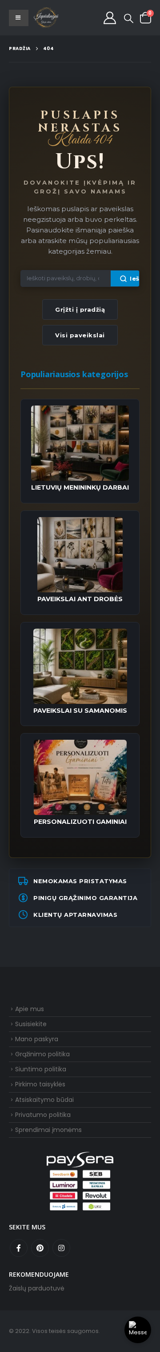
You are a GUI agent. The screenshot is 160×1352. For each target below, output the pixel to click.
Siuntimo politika (40, 1069)
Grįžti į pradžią (80, 309)
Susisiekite (31, 1024)
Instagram (61, 1248)
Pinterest (40, 1248)
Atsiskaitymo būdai (44, 1099)
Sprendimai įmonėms (48, 1129)
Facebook (19, 1248)
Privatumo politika (43, 1114)
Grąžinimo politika (42, 1054)
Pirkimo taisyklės (40, 1084)
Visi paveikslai (80, 335)
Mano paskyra (36, 1039)
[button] (128, 18)
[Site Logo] (46, 18)
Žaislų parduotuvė (36, 1288)
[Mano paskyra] (109, 18)
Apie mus (29, 1008)
